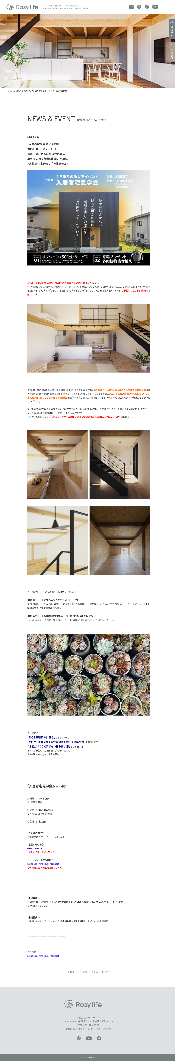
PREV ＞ (106, 971)
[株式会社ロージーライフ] (22, 7)
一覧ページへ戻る (89, 971)
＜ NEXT (71, 971)
